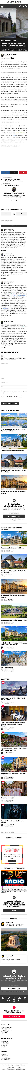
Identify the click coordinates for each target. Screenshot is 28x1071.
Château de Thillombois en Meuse (12, 451)
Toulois (22, 326)
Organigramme (5, 1028)
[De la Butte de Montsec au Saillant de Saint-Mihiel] (14, 941)
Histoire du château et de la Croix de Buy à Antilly (13, 471)
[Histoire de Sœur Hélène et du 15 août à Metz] (14, 764)
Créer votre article (14, 1016)
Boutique (4, 1056)
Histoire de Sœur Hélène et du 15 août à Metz (13, 774)
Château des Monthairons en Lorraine (14, 620)
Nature (4, 427)
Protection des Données (8, 1069)
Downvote (21, 214)
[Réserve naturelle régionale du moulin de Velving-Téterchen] (14, 420)
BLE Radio (4, 1045)
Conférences (5, 1031)
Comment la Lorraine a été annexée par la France (13, 699)
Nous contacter (5, 1059)
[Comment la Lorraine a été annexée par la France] (14, 688)
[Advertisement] (14, 159)
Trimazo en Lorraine (7, 798)
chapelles (15, 135)
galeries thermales (20, 132)
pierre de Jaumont (11, 293)
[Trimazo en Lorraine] (14, 788)
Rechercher (25, 832)
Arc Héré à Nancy (7, 668)
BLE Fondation (5, 1042)
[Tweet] (14, 172)
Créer (14, 910)
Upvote (6, 214)
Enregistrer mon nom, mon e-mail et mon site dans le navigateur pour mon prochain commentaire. (14, 392)
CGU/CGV (19, 1067)
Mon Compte (5, 1055)
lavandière (5, 308)
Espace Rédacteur (20, 1069)
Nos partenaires (6, 1034)
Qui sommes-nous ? (7, 1027)
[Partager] (5, 172)
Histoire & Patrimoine (14, 446)
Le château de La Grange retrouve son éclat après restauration (14, 644)
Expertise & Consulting (7, 1030)
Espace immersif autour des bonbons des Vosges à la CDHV (14, 749)
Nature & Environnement (15, 427)
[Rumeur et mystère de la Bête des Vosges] (14, 811)
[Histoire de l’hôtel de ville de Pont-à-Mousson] (14, 482)
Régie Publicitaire (6, 1058)
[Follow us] (20, 6)
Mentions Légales (11, 1067)
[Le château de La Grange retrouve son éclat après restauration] (14, 633)
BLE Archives (5, 1041)
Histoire (3, 446)
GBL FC (4, 1046)
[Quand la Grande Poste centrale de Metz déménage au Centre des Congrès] (14, 713)
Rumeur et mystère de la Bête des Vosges (12, 821)
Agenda (4, 1054)
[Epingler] (23, 172)
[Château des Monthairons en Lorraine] (14, 610)
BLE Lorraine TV (6, 1044)
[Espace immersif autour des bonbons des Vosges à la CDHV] (14, 739)
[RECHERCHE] (23, 6)
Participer (4, 1032)
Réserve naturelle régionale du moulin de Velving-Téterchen (13, 430)
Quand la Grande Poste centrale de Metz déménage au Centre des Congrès (13, 724)
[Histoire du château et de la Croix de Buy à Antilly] (14, 461)
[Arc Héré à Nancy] (14, 658)
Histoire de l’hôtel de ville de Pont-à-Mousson (13, 492)
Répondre (14, 226)
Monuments (4, 448)
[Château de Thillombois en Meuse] (14, 441)
